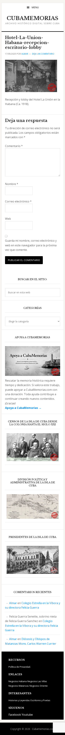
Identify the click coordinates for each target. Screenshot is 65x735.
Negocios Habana (17, 681)
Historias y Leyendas (19, 700)
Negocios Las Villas (37, 681)
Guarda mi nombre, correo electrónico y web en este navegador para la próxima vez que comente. (31, 245)
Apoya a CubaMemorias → (23, 408)
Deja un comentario (43, 53)
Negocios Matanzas (18, 685)
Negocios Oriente (38, 685)
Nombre (11, 184)
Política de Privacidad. (19, 666)
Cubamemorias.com (43, 729)
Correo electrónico (18, 201)
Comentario (14, 146)
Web (8, 219)
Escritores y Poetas (40, 700)
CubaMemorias (32, 18)
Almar (13, 603)
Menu (35, 7)
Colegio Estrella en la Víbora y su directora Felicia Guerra (31, 625)
